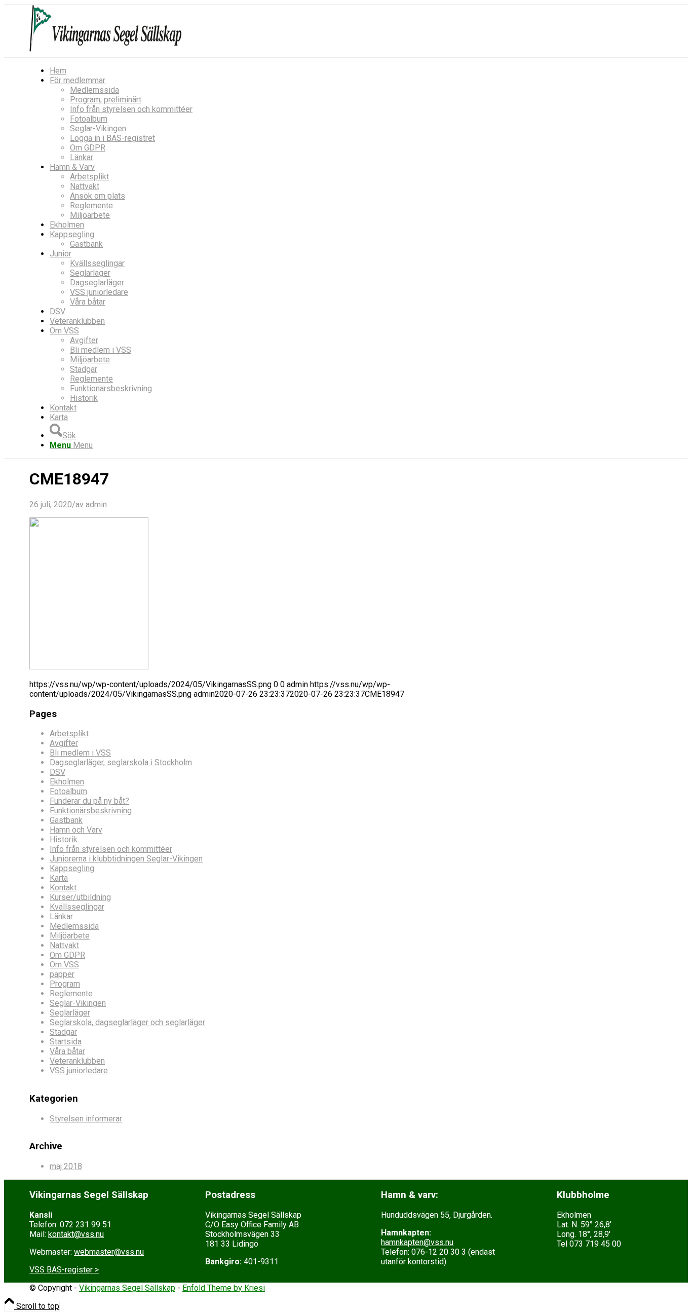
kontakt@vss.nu (76, 1234)
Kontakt (63, 887)
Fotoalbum (68, 791)
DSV (57, 772)
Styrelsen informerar (86, 1118)
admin (96, 504)
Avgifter (64, 743)
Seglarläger (70, 1013)
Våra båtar (67, 1051)
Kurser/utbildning (80, 897)
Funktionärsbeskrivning (91, 810)
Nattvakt (64, 945)
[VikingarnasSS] (105, 52)
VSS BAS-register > (64, 1269)
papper (62, 974)
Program (65, 984)
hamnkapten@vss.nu (417, 1242)
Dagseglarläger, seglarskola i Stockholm (121, 762)
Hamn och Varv (76, 830)
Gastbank (66, 820)
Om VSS (64, 964)
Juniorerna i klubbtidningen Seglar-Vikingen (126, 858)
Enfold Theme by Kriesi (223, 1288)
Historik (64, 839)
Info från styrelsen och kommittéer (111, 849)
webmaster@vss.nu (109, 1252)
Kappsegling (72, 868)
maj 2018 (66, 1166)
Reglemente (71, 993)
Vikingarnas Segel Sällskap (127, 1288)
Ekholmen (67, 781)
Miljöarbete (70, 936)
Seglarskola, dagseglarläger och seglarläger (127, 1022)
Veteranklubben (77, 1061)
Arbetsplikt (69, 733)
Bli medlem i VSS (80, 753)
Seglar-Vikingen (78, 1003)
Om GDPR (67, 955)
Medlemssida (74, 926)
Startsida (66, 1041)
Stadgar (63, 1032)
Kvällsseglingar (77, 907)
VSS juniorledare (79, 1070)
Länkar (61, 916)
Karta (59, 878)
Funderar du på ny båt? (89, 801)
